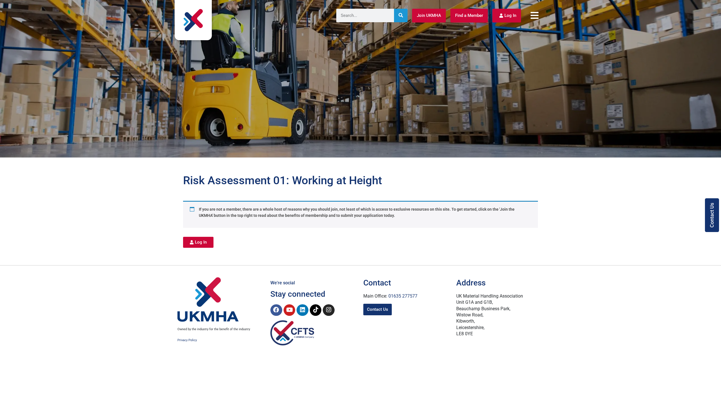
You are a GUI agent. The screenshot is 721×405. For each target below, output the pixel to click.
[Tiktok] (316, 310)
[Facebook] (276, 310)
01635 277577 (402, 296)
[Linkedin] (302, 310)
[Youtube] (289, 310)
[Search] (401, 15)
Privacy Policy (187, 340)
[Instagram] (329, 310)
